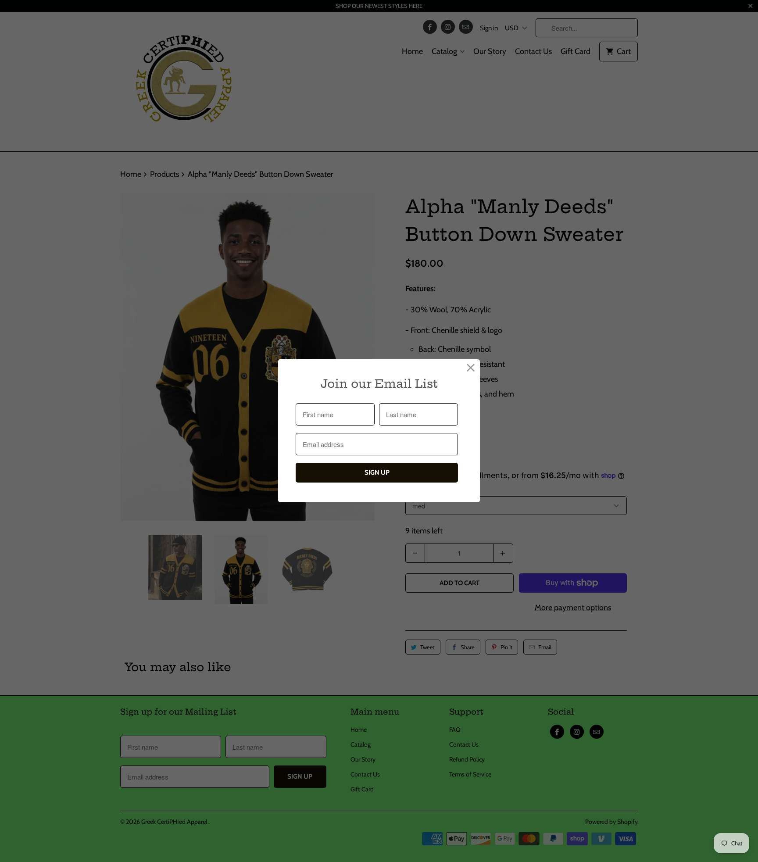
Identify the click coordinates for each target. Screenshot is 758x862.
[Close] (471, 368)
